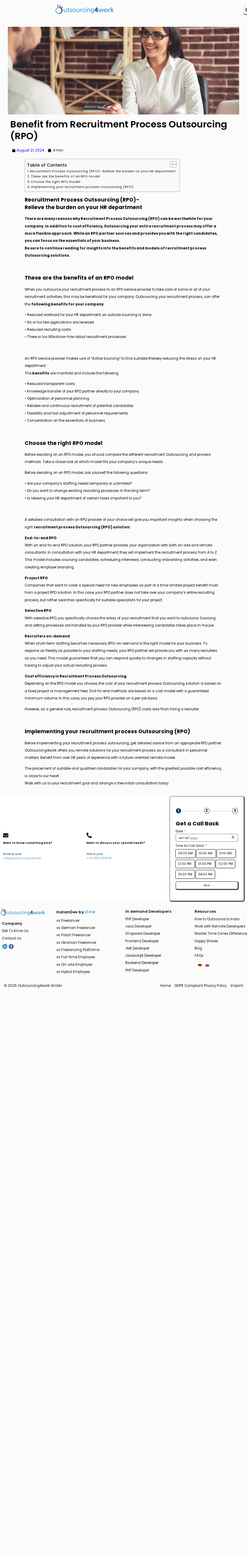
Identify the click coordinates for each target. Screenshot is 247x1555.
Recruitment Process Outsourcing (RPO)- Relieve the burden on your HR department (103, 171)
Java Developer (138, 926)
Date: (181, 831)
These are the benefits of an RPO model (65, 176)
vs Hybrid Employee (73, 971)
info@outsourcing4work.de (22, 858)
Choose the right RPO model (55, 182)
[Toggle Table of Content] (171, 164)
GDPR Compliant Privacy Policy (200, 985)
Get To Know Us (15, 930)
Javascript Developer (143, 955)
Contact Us (11, 938)
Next (207, 885)
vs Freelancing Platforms (78, 949)
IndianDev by (75, 912)
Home (165, 985)
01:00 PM (205, 864)
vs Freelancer (68, 920)
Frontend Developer (142, 941)
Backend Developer (141, 962)
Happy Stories (206, 941)
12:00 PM (185, 864)
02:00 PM (225, 864)
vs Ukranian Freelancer (76, 942)
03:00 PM (185, 874)
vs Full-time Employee (75, 957)
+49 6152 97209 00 (98, 858)
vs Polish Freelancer (73, 935)
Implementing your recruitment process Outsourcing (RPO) (82, 187)
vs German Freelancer (75, 927)
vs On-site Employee (74, 964)
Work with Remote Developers (220, 926)
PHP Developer (137, 919)
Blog (198, 948)
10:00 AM (206, 853)
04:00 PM (205, 874)
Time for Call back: (191, 845)
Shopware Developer (142, 933)
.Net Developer (137, 948)
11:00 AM (226, 853)
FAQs (199, 955)
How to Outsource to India (217, 919)
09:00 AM (185, 853)
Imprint (236, 985)
